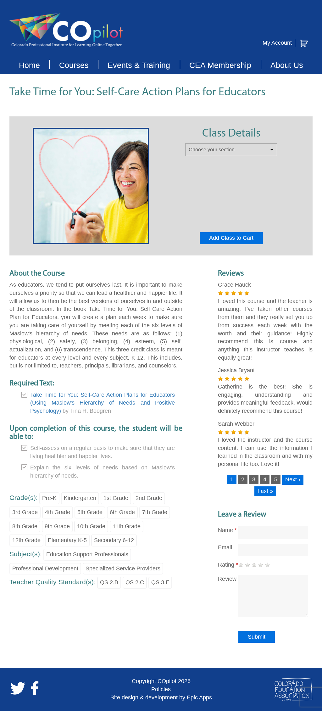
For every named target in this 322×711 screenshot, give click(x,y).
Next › (292, 479)
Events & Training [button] (139, 65)
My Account (277, 43)
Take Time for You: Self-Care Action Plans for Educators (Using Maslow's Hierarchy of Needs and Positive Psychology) (102, 403)
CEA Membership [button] (220, 65)
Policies (161, 689)
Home (29, 65)
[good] (260, 565)
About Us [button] (286, 65)
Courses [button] (74, 65)
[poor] (247, 565)
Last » (265, 491)
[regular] (254, 565)
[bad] (240, 565)
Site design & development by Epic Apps (161, 697)
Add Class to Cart (231, 238)
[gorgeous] (267, 565)
